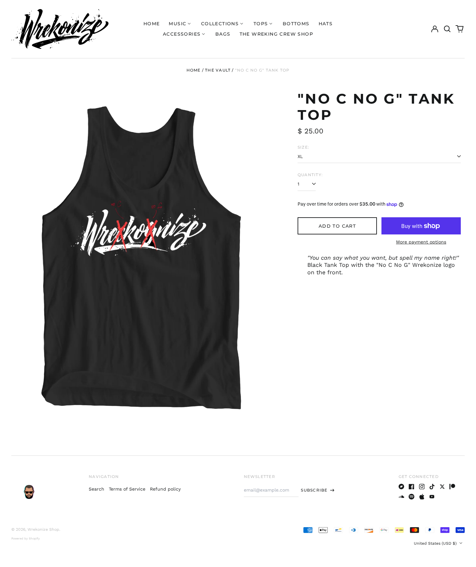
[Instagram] (422, 487)
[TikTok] (432, 487)
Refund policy (165, 489)
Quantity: (310, 174)
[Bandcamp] (401, 487)
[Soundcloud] (401, 497)
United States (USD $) (436, 543)
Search (96, 489)
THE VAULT (218, 70)
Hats (326, 24)
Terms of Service (127, 489)
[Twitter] (442, 487)
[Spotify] (411, 497)
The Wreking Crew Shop (276, 34)
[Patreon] (452, 487)
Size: (303, 147)
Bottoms (296, 24)
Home (151, 24)
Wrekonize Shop (43, 529)
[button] (447, 29)
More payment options (421, 241)
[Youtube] (432, 497)
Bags (223, 34)
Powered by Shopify (25, 538)
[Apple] (422, 497)
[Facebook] (411, 487)
